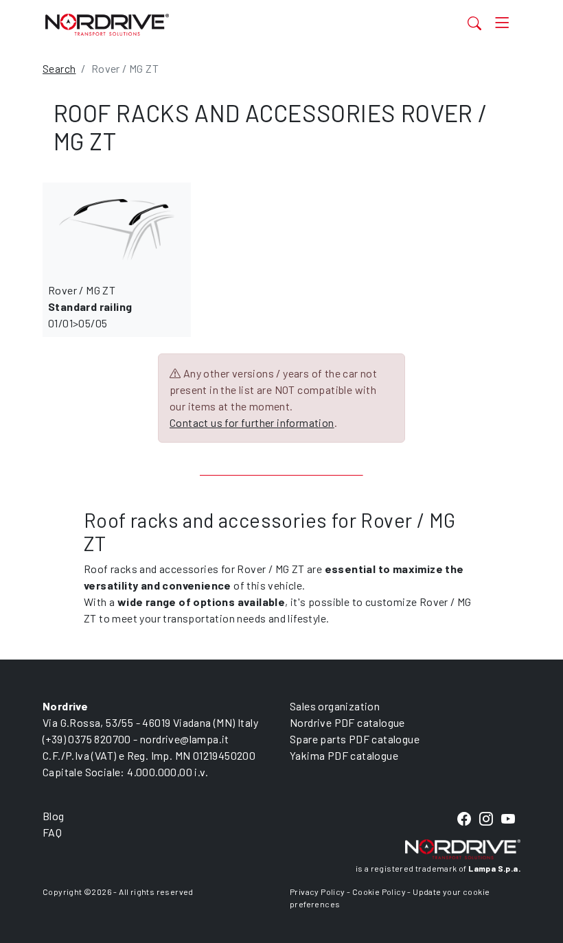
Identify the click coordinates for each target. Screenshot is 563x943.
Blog (54, 815)
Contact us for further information (252, 422)
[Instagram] (486, 819)
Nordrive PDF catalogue (347, 722)
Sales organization (335, 705)
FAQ (52, 832)
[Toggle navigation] (502, 23)
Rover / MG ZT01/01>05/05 (90, 306)
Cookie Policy (379, 891)
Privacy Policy (317, 891)
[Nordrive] (214, 24)
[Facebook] (464, 819)
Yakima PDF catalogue (344, 755)
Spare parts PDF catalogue (355, 738)
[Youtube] (508, 819)
